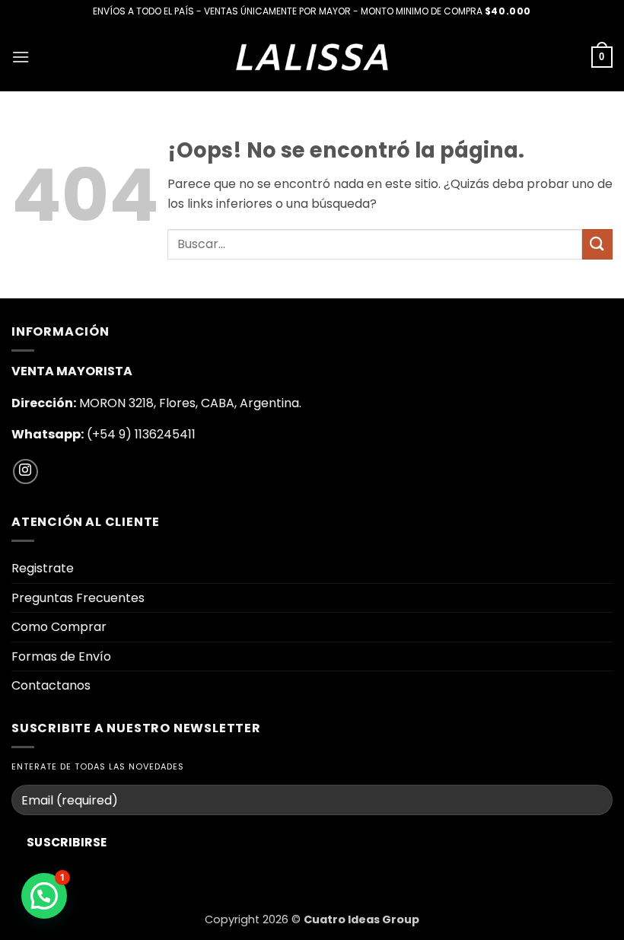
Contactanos (51, 685)
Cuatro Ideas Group (361, 919)
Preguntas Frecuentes (78, 598)
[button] (20, 56)
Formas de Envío (61, 656)
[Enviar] (597, 244)
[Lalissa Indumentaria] (312, 56)
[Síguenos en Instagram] (25, 471)
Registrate (42, 568)
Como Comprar (59, 627)
